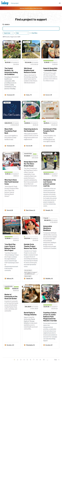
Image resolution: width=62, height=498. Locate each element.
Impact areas (7, 33)
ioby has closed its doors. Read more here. (31, 8)
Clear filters (34, 33)
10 (43, 359)
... (47, 359)
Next (55, 359)
